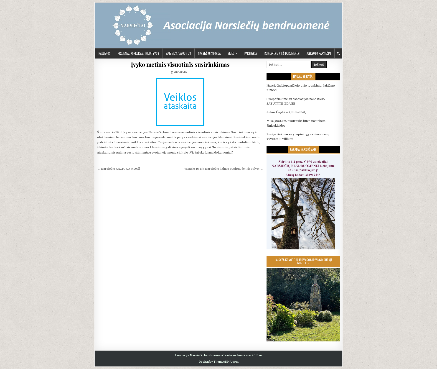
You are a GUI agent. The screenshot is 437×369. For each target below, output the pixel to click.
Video (231, 53)
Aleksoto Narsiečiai (319, 53)
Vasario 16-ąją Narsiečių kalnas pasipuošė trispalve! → (223, 168)
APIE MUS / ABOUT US (178, 53)
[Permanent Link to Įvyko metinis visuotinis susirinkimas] (180, 102)
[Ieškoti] (338, 53)
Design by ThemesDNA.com (219, 361)
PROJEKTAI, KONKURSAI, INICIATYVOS (138, 53)
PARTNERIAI (250, 53)
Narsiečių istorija (209, 53)
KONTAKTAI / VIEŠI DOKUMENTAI (282, 53)
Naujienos (105, 53)
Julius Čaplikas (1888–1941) (286, 112)
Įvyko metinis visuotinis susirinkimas (180, 64)
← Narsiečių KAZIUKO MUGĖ (118, 168)
